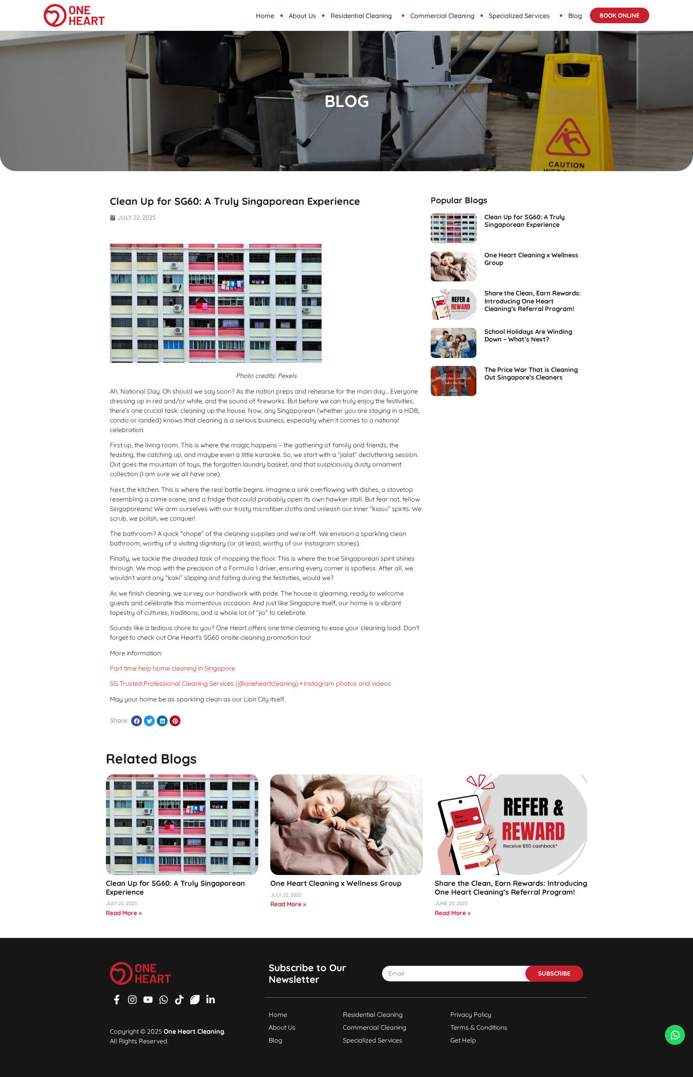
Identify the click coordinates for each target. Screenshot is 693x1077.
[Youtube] (148, 999)
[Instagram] (132, 999)
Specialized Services (519, 16)
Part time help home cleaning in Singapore (172, 668)
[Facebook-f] (117, 999)
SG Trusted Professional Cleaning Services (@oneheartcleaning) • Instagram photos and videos (250, 683)
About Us (302, 16)
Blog (575, 16)
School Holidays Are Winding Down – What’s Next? (528, 335)
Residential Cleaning (361, 16)
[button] (136, 720)
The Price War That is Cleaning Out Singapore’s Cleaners (531, 373)
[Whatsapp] (163, 999)
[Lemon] (195, 999)
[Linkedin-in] (210, 999)
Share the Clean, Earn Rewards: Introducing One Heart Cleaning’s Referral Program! (532, 300)
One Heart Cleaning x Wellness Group (531, 259)
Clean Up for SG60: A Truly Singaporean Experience (524, 220)
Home (265, 16)
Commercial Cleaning (442, 16)
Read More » (124, 913)
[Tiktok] (179, 999)
